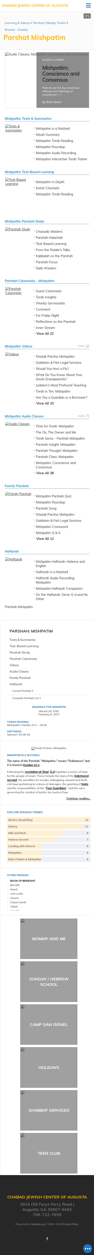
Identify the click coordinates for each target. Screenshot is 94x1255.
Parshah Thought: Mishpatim (57, 451)
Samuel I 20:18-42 (18, 734)
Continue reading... (78, 798)
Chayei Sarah (18, 902)
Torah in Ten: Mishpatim (53, 391)
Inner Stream (45, 328)
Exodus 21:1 (31, 765)
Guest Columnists (49, 291)
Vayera (14, 898)
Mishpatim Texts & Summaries (28, 119)
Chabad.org (37, 1224)
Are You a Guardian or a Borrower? (61, 397)
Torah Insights (46, 297)
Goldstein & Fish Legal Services (58, 363)
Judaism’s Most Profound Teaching (61, 385)
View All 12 (45, 539)
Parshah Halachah (49, 238)
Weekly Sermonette (50, 303)
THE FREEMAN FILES (55, 59)
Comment (43, 309)
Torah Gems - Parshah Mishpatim (60, 438)
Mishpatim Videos (18, 346)
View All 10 (45, 403)
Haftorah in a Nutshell (52, 572)
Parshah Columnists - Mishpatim (30, 281)
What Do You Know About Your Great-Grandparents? (59, 377)
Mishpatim (42, 631)
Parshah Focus (46, 262)
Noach (14, 889)
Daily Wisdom (46, 268)
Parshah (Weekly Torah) (49, 23)
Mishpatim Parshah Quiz (53, 496)
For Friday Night (47, 316)
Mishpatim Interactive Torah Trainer (61, 159)
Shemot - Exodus (16, 29)
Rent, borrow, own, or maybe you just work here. (60, 83)
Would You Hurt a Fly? (52, 369)
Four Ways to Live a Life (58, 70)
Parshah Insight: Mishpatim (55, 445)
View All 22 (45, 334)
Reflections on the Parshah (56, 322)
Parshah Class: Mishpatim (54, 457)
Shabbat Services (49, 1110)
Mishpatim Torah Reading (54, 141)
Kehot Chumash (47, 188)
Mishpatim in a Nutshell (53, 129)
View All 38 (45, 473)
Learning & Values (17, 23)
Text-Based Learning (51, 244)
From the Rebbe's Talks (53, 250)
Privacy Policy (71, 1224)
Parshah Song (46, 508)
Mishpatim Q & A (48, 533)
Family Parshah (17, 486)
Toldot (14, 906)
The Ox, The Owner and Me (56, 432)
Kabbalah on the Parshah (54, 256)
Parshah (19, 631)
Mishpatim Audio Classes (24, 416)
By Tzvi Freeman (52, 100)
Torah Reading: (18, 722)
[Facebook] (47, 1238)
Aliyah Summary (48, 135)
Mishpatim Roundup (50, 147)
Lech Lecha (16, 893)
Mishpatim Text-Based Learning (29, 172)
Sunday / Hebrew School (49, 981)
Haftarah (12, 551)
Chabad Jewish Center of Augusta (35, 5)
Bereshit (15, 885)
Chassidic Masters (49, 232)
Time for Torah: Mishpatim (55, 426)
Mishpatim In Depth (50, 182)
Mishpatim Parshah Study (24, 221)
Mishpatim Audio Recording (56, 153)
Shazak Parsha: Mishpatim (55, 356)
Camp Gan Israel (49, 1024)
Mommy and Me (49, 938)
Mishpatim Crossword (52, 527)
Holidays (48, 1067)
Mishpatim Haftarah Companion (59, 589)
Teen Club (49, 1153)
